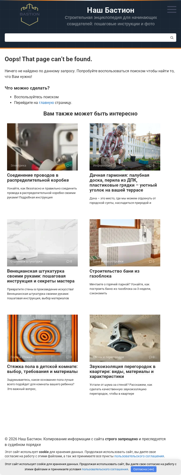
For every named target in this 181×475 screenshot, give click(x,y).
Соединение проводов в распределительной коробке (38, 177)
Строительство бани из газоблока (115, 273)
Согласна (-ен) (143, 469)
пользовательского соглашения (139, 456)
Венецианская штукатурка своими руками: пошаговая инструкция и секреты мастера (40, 276)
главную (46, 102)
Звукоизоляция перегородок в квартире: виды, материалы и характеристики (123, 371)
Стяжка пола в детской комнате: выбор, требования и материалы (42, 369)
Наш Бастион (111, 10)
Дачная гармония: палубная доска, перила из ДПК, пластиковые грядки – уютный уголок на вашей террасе (123, 182)
